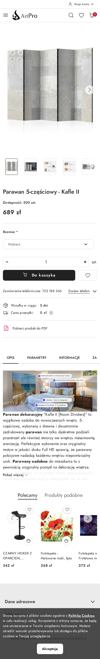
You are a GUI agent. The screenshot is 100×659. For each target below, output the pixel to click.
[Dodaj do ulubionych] (87, 275)
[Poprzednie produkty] (12, 518)
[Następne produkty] (87, 518)
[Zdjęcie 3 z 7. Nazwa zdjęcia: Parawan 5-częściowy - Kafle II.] (49, 167)
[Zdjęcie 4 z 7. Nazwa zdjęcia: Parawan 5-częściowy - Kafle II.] (69, 167)
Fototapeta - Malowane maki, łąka (56, 556)
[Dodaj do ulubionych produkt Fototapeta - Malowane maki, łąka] (67, 509)
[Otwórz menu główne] (5, 15)
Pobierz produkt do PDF (30, 328)
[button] (89, 90)
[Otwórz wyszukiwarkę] (71, 15)
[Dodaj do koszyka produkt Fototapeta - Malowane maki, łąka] (66, 540)
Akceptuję (50, 648)
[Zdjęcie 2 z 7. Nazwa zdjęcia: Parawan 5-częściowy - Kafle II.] (30, 167)
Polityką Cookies (81, 615)
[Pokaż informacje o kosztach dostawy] (51, 312)
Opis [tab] (11, 357)
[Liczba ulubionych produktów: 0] (81, 15)
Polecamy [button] (27, 495)
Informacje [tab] (69, 357)
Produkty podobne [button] (64, 495)
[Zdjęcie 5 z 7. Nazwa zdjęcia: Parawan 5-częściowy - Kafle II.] (88, 167)
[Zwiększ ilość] (85, 262)
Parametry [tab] (36, 357)
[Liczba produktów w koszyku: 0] (91, 15)
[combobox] (48, 244)
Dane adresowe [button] (20, 601)
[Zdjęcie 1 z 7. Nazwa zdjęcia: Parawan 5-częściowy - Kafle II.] (11, 167)
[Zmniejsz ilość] (6, 262)
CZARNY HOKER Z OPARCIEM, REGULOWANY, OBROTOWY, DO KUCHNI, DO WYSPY (17, 556)
